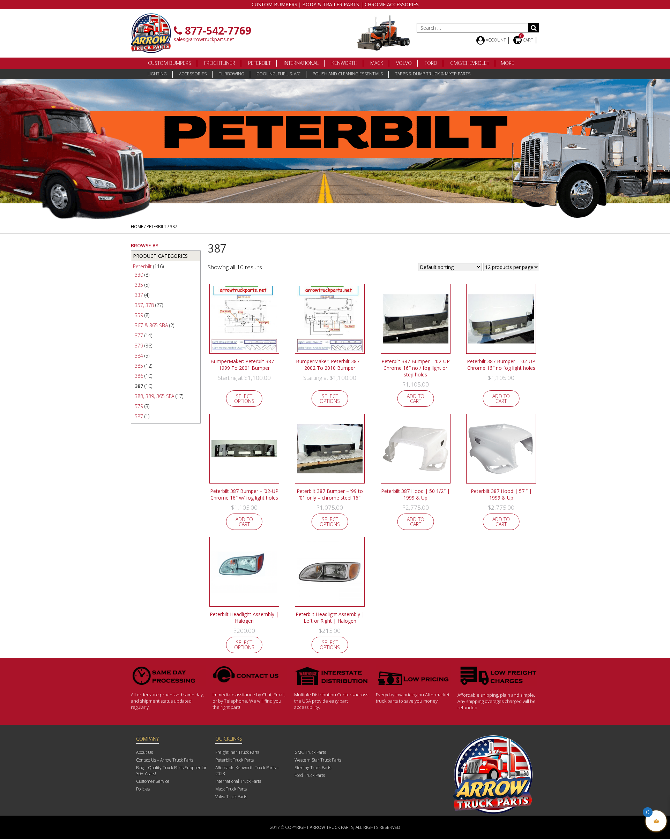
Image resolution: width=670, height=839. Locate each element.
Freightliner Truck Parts (237, 752)
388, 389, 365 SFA (154, 396)
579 (139, 406)
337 (139, 295)
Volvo (404, 63)
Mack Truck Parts (231, 789)
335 (139, 285)
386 (139, 376)
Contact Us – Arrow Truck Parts (164, 760)
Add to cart (415, 398)
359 (139, 315)
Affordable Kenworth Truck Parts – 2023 (247, 771)
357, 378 (144, 305)
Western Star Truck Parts (318, 760)
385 (139, 365)
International (301, 63)
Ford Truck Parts (310, 775)
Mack (376, 63)
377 (139, 335)
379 (139, 345)
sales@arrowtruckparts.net (204, 39)
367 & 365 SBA (151, 325)
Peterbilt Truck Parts (234, 760)
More (507, 63)
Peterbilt (259, 63)
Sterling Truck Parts (313, 768)
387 (139, 386)
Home (137, 227)
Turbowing (231, 74)
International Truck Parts (238, 781)
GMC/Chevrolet (469, 63)
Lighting (157, 74)
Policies (143, 789)
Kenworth (344, 63)
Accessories (193, 74)
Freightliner (219, 63)
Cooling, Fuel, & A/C (278, 74)
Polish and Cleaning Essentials (348, 74)
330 (139, 274)
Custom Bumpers (169, 63)
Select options (244, 398)
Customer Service (153, 781)
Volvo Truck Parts (231, 797)
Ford (431, 63)
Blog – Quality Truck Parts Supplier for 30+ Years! (171, 771)
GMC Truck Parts (310, 752)
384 (139, 355)
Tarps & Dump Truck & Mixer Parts (432, 74)
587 (139, 416)
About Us (144, 752)
